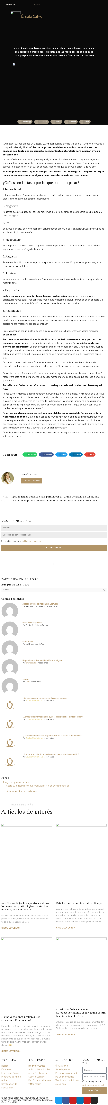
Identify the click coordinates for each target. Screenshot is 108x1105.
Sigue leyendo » (11, 928)
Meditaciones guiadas (32, 623)
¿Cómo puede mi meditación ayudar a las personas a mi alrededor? (52, 717)
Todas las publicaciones (31, 480)
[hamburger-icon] (6, 18)
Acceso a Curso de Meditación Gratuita (40, 604)
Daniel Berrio (31, 625)
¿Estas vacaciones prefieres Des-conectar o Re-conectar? (21, 1018)
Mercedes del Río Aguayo (37, 606)
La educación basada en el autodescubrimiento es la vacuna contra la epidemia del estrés (81, 1013)
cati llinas (30, 644)
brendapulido (31, 663)
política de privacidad (31, 541)
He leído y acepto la (22, 541)
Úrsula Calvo (31, 16)
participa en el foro (20, 579)
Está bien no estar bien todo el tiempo (79, 903)
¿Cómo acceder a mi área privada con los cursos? (44, 698)
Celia (28, 682)
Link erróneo (27, 641)
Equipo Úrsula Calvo (34, 700)
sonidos (25, 679)
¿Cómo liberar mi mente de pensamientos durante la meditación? (52, 735)
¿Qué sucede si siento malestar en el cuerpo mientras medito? (50, 754)
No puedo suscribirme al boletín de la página (42, 660)
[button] (24, 122)
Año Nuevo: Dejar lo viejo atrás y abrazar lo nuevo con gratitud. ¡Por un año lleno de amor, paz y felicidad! (26, 906)
